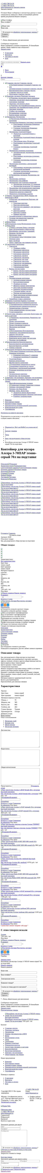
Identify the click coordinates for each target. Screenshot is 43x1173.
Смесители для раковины (22, 263)
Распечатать (5, 607)
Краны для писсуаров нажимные (25, 271)
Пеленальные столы (12, 1038)
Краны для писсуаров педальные (25, 272)
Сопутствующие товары (9, 468)
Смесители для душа (20, 259)
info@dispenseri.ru (7, 7)
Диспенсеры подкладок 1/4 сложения (26, 186)
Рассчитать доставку (24, 601)
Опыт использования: (8, 717)
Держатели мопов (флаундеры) (24, 393)
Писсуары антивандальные (23, 287)
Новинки (8, 400)
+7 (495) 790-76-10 (7, 5)
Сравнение (17, 803)
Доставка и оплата (11, 56)
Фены (7, 1036)
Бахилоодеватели (11, 1049)
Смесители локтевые (20, 265)
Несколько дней (10, 721)
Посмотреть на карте (8, 1102)
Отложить (4, 533)
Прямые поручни (19, 214)
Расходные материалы (13, 1051)
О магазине (9, 53)
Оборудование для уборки (14, 1054)
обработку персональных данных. (25, 32)
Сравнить (11, 533)
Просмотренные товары (9, 1010)
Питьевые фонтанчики (21, 297)
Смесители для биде (20, 256)
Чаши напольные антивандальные (25, 295)
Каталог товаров (7, 77)
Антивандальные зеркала (22, 280)
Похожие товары (7, 469)
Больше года (9, 723)
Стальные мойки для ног (22, 291)
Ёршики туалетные (12, 1043)
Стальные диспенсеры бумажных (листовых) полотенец (25, 129)
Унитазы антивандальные (22, 293)
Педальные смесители (21, 252)
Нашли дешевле (6, 965)
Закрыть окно (6, 49)
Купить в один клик (24, 1149)
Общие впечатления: (8, 767)
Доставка (4, 477)
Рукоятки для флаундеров (22, 396)
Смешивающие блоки (21, 267)
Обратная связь (6, 1109)
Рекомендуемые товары (13, 404)
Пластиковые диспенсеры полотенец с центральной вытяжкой (27, 168)
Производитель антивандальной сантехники (21, 405)
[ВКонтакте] (2, 605)
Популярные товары (12, 402)
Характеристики (7, 466)
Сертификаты (10, 409)
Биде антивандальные (21, 282)
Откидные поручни (20, 203)
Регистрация (9, 72)
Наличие (4, 471)
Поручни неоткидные (21, 205)
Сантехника (9, 1041)
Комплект (4, 479)
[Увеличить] (21, 484)
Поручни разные (19, 211)
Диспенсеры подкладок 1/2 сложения (26, 184)
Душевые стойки (19, 248)
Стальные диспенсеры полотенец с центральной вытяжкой (25, 172)
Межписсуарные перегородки (24, 286)
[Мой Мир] (8, 605)
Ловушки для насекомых (14, 1053)
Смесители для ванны (21, 257)
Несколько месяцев (12, 726)
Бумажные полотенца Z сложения (25, 357)
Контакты (8, 55)
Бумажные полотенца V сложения (25, 355)
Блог (6, 58)
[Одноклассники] (5, 605)
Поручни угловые (19, 212)
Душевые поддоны (20, 284)
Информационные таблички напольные (27, 394)
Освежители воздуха (12, 1045)
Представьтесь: (6, 786)
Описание (4, 464)
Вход (7, 70)
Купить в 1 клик (6, 599)
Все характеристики (8, 561)
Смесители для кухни (21, 261)
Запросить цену (19, 1169)
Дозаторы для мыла (12, 1030)
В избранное (5, 805)
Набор (3, 475)
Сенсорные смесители (21, 254)
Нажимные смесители (21, 250)
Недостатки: (5, 749)
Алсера (3, 934)
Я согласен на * (20, 1148)
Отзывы (4, 473)
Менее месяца (10, 725)
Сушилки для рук (11, 1028)
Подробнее (5, 801)
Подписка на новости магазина (12, 413)
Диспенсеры (9, 1032)
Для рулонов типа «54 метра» (23, 141)
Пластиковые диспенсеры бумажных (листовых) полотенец (26, 125)
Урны (7, 1039)
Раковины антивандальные (23, 289)
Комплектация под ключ (13, 407)
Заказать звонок (19, 7)
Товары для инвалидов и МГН (16, 1034)
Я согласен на (20, 32)
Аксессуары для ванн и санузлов (16, 1047)
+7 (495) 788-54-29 (7, 3)
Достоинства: (5, 730)
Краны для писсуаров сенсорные (25, 274)
